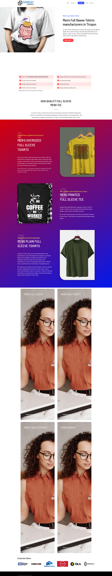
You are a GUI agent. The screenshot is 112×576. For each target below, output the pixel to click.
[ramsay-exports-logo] (25, 0)
